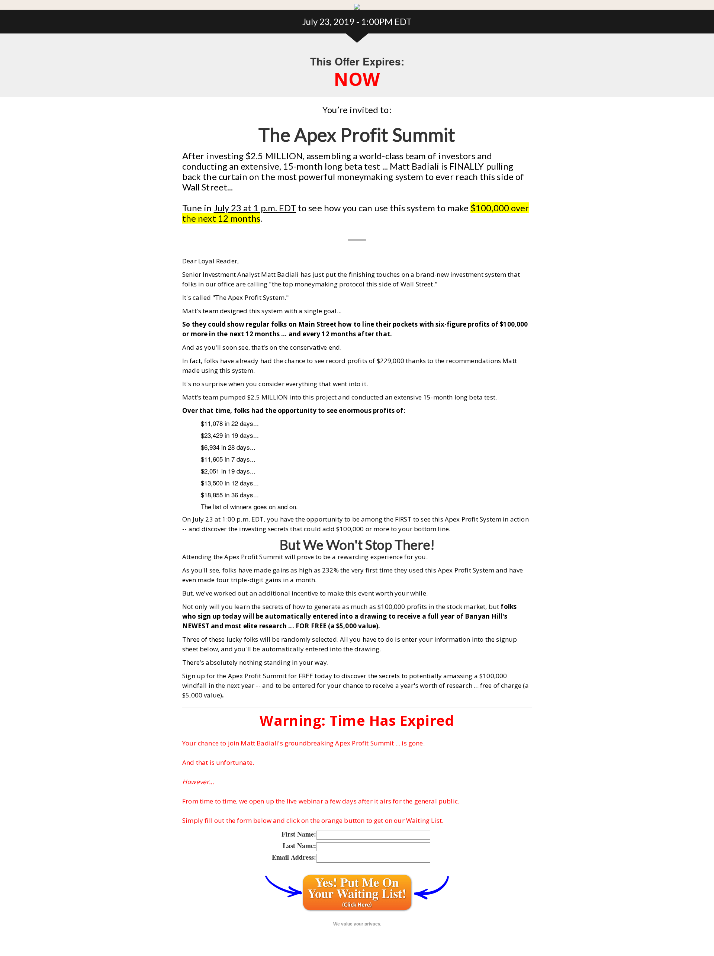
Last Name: (299, 845)
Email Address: (294, 857)
